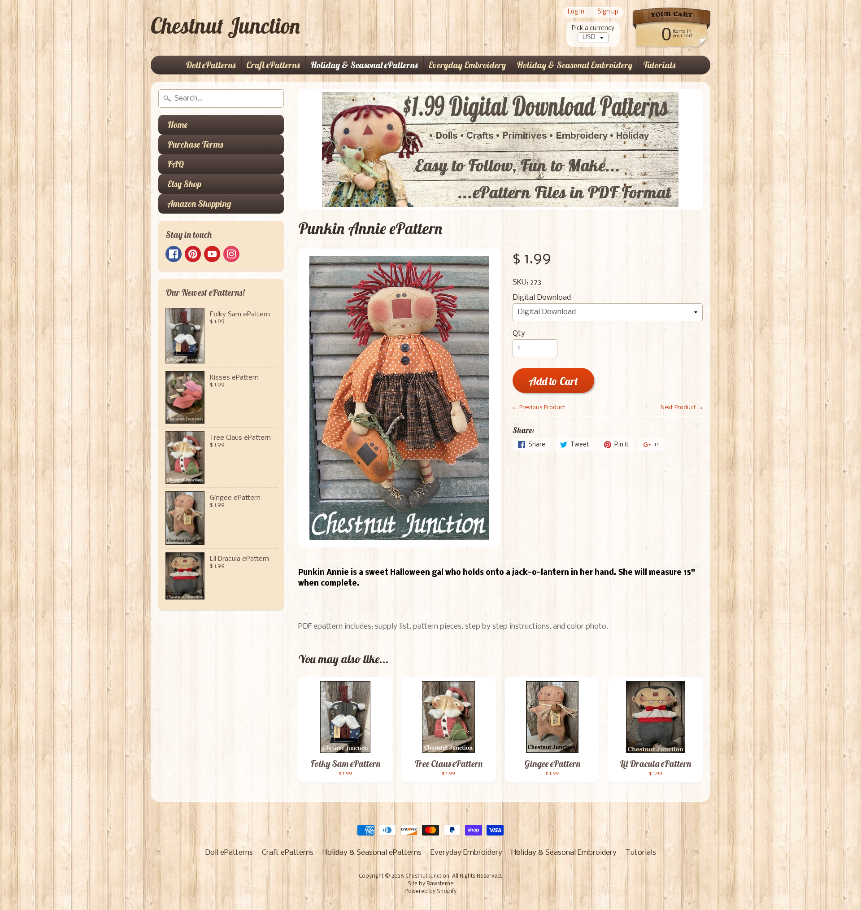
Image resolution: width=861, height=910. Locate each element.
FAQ (175, 164)
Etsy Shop (184, 183)
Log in (576, 12)
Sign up (607, 12)
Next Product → (682, 408)
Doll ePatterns (210, 64)
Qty (519, 333)
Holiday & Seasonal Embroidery (574, 64)
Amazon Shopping (199, 203)
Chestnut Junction (225, 25)
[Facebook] (173, 254)
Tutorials (659, 64)
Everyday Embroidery (467, 64)
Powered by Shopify (430, 891)
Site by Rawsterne (430, 884)
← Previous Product (539, 408)
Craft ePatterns (273, 64)
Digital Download (542, 297)
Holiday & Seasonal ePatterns (363, 64)
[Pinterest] (193, 254)
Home (177, 124)
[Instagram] (231, 254)
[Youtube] (212, 254)
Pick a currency (593, 28)
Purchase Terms (195, 144)
